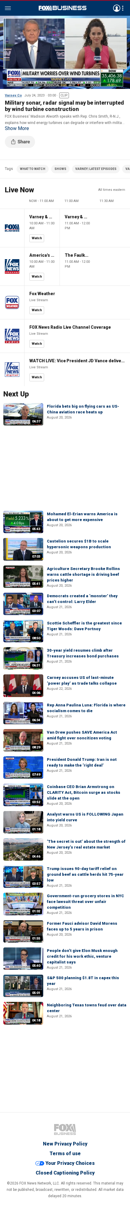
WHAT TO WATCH (32, 169)
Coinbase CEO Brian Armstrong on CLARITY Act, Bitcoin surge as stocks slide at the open (83, 792)
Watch (37, 238)
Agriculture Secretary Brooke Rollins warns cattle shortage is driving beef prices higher (83, 574)
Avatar (116, 8)
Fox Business (62, 8)
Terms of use (65, 1153)
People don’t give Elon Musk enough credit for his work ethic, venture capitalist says (82, 956)
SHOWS (60, 169)
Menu (8, 8)
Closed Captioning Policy (65, 1173)
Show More (17, 128)
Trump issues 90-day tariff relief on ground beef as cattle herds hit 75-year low (85, 874)
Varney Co (13, 95)
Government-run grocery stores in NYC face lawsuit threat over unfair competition (85, 902)
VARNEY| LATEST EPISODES (95, 169)
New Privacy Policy (65, 1144)
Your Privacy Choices (70, 1163)
